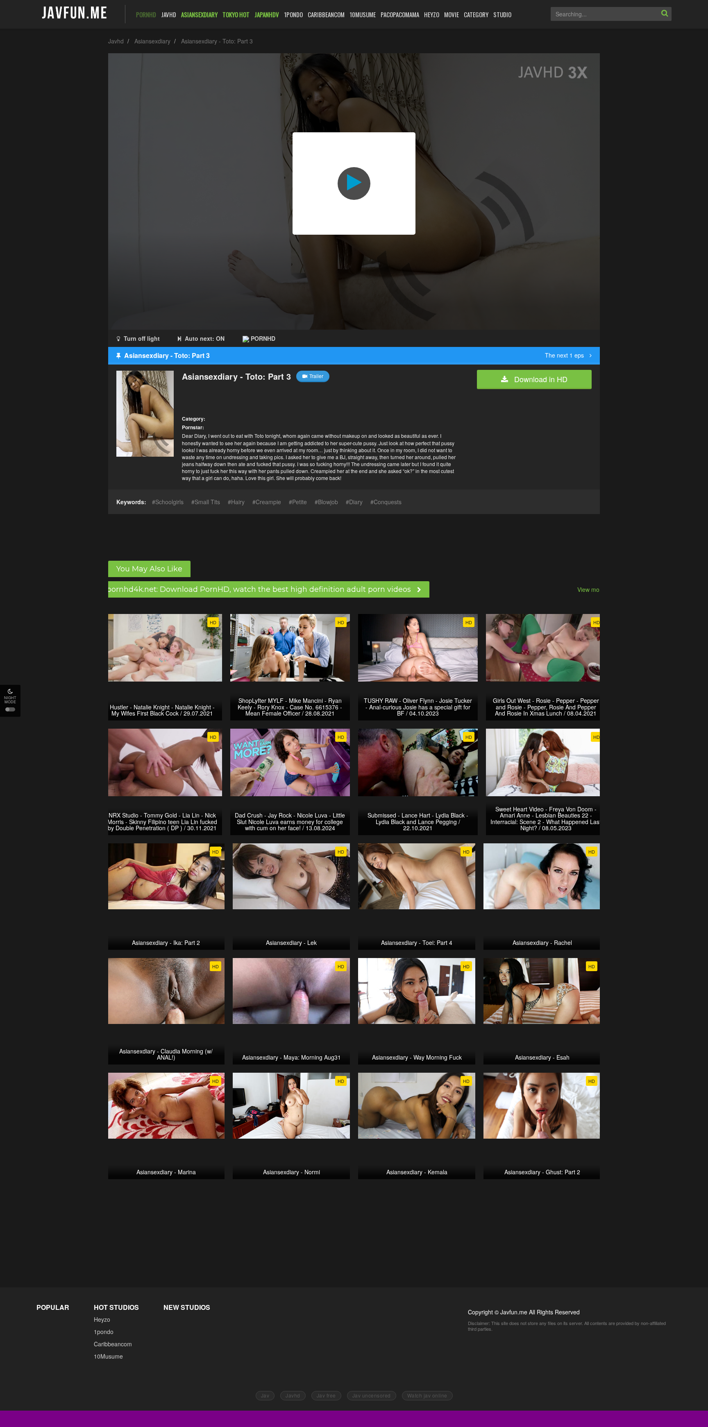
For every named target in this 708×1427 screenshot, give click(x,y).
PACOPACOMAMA (400, 14)
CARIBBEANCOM (326, 14)
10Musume (108, 1356)
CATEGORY (476, 14)
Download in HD (539, 379)
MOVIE (451, 14)
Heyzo (102, 1319)
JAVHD (168, 14)
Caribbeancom (113, 1344)
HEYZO (431, 14)
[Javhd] (74, 13)
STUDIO (502, 14)
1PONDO (293, 14)
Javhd (116, 41)
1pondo (103, 1331)
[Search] (665, 14)
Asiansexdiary (152, 41)
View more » (593, 589)
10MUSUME (362, 14)
